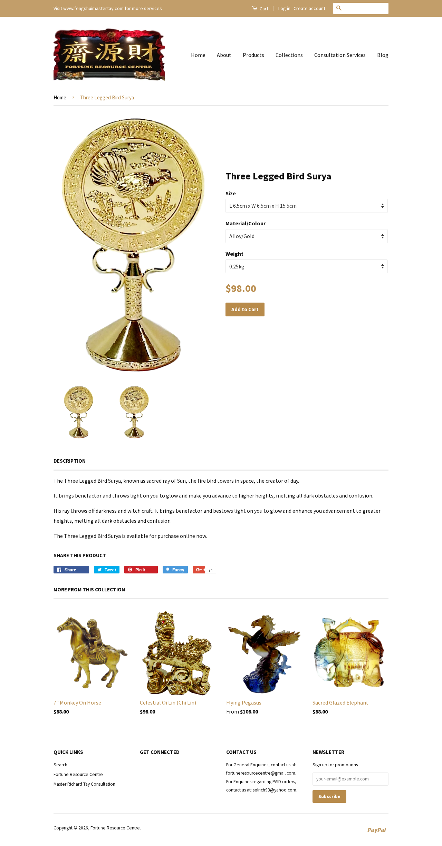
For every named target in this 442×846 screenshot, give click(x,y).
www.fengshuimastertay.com (93, 8)
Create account (309, 8)
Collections (289, 54)
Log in (284, 8)
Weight (234, 253)
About (224, 54)
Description (70, 461)
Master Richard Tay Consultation (84, 784)
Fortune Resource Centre (78, 774)
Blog (382, 54)
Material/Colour (245, 223)
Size (230, 193)
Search (60, 765)
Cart (263, 9)
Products (253, 54)
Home (198, 54)
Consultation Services (340, 54)
